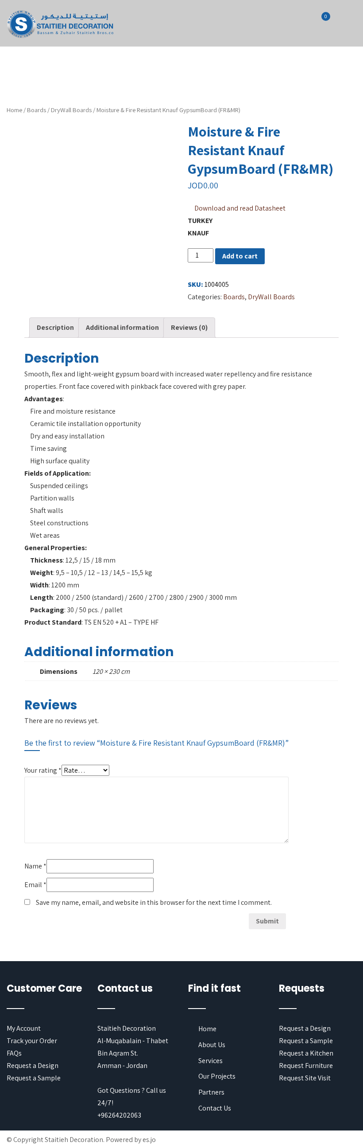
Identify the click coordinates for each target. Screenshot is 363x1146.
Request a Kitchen (306, 1053)
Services (210, 1060)
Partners (211, 1092)
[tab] (55, 327)
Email (35, 884)
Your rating (43, 770)
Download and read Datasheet (240, 208)
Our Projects (217, 1076)
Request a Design (32, 1065)
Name (35, 866)
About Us (211, 1044)
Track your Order (32, 1040)
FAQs (14, 1053)
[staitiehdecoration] (60, 25)
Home (14, 110)
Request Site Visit (305, 1078)
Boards (36, 110)
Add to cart (240, 256)
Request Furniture (306, 1065)
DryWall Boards (71, 110)
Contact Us (214, 1108)
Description (55, 327)
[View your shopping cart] (320, 22)
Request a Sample (34, 1078)
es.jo (149, 1139)
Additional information (122, 327)
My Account (24, 1028)
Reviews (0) (189, 327)
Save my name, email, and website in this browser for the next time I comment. (154, 902)
